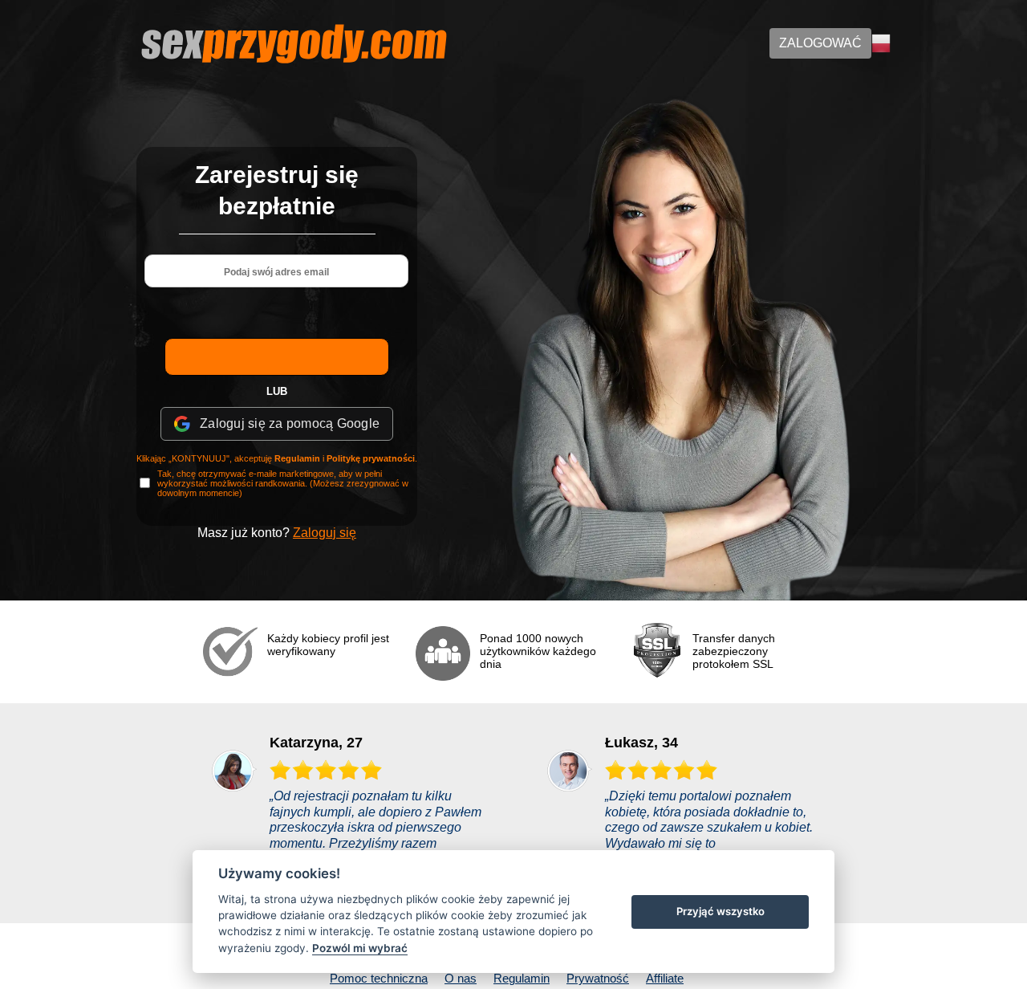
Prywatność (597, 978)
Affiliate (665, 978)
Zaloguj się (324, 532)
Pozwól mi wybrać (360, 948)
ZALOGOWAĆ (820, 43)
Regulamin (297, 458)
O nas (460, 978)
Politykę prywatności (371, 458)
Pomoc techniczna (379, 978)
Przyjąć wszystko (720, 911)
